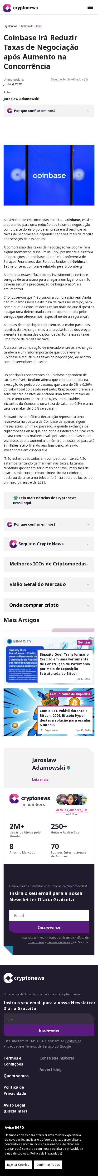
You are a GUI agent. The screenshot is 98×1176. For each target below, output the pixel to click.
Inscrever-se (49, 927)
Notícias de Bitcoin (31, 26)
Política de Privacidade (15, 1090)
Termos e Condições (13, 1061)
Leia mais (40, 779)
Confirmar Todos (48, 1165)
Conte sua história (56, 1058)
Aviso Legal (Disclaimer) (15, 1108)
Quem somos (16, 1075)
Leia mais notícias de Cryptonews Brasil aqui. (45, 500)
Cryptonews (10, 26)
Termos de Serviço (60, 942)
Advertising (50, 1069)
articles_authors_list (72, 810)
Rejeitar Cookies (18, 1165)
